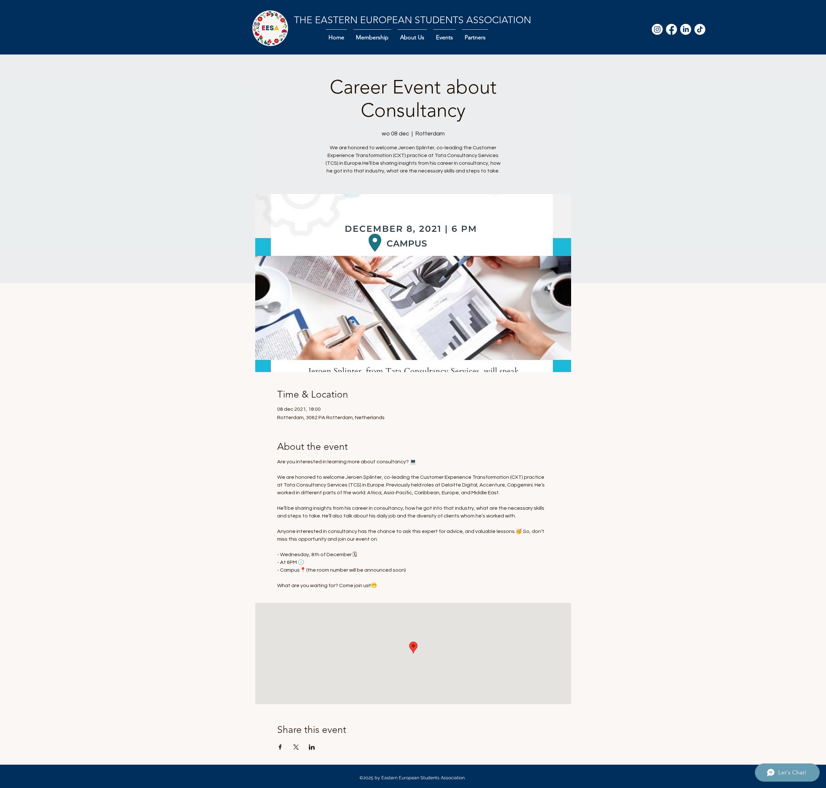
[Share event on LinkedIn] (312, 747)
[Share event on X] (296, 747)
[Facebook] (671, 29)
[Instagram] (657, 29)
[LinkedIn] (685, 29)
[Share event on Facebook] (280, 747)
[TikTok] (699, 29)
